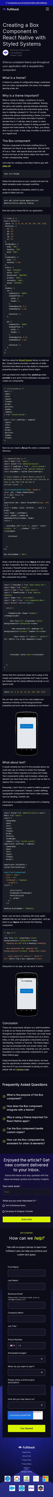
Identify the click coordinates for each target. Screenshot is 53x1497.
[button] (47, 9)
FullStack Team (24, 50)
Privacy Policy (26, 1460)
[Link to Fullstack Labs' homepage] (26, 1447)
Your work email (12, 1186)
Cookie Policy (26, 1452)
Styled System (25, 360)
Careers (20, 1069)
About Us (26, 1468)
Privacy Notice (26, 1464)
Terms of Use (26, 1456)
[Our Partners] (26, 1483)
